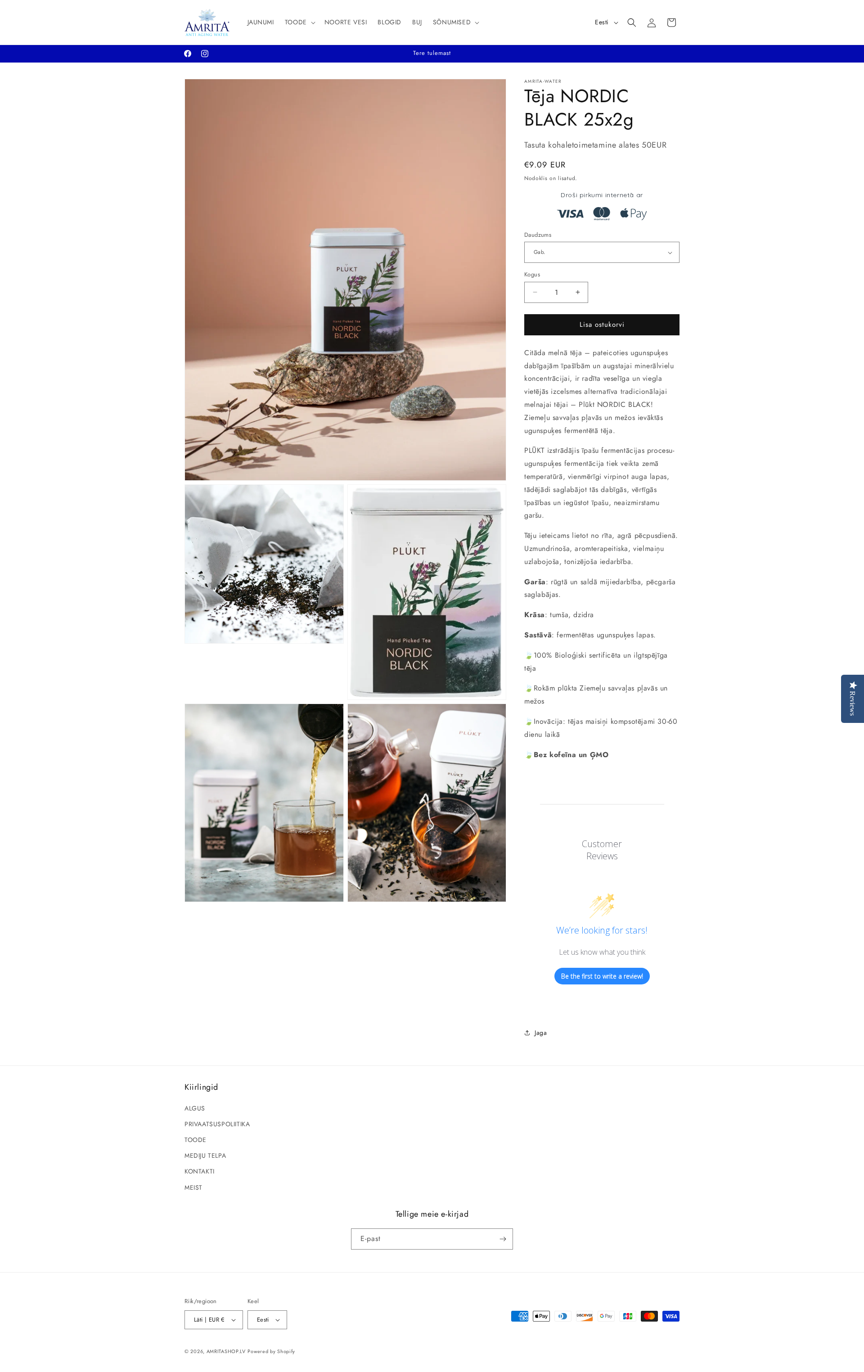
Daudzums (537, 234)
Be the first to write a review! (602, 976)
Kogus (532, 274)
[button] (299, 22)
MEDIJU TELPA (205, 1155)
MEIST (193, 1187)
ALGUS (194, 1108)
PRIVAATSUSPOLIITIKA (217, 1123)
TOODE (195, 1139)
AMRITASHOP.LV (226, 1351)
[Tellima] (503, 1239)
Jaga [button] (541, 1032)
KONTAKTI (199, 1171)
